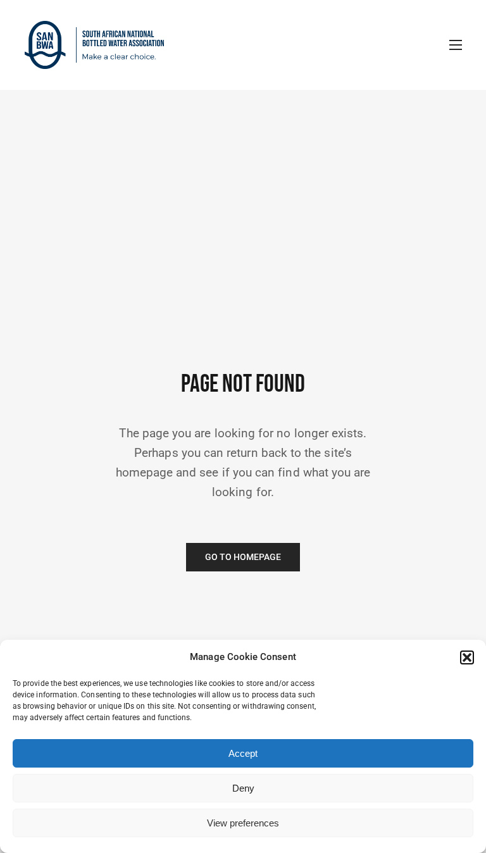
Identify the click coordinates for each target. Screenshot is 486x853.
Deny (243, 788)
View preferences (243, 823)
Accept (243, 753)
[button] (467, 657)
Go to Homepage (243, 557)
